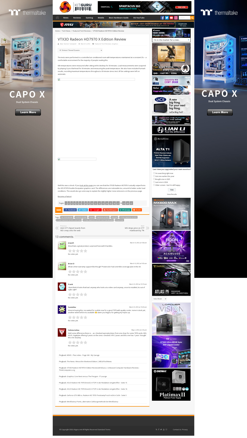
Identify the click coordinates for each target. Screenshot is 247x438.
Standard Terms (104, 429)
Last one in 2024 (161, 182)
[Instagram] (176, 18)
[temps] (77, 169)
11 (95, 203)
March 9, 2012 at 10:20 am (138, 307)
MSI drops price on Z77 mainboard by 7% (134, 228)
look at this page (86, 185)
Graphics (115, 44)
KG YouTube (138, 17)
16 (114, 203)
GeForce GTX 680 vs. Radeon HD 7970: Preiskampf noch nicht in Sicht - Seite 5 (97, 395)
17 (118, 203)
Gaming (89, 17)
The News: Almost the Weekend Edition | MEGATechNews (89, 361)
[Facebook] (162, 18)
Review (114, 217)
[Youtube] (171, 18)
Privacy (185, 429)
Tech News (66, 31)
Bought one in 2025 (162, 179)
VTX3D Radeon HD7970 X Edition (69, 220)
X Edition (119, 220)
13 (103, 203)
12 (99, 203)
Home (57, 17)
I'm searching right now (164, 173)
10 (92, 203)
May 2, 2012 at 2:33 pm (139, 330)
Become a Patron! (65, 196)
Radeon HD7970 (103, 217)
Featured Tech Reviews (82, 31)
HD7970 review (81, 217)
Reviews (77, 17)
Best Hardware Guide (119, 17)
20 (128, 203)
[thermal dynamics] (96, 116)
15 (110, 203)
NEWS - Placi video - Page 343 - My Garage (83, 355)
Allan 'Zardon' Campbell (68, 44)
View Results (172, 194)
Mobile (101, 17)
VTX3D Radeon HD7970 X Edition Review (98, 220)
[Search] (192, 18)
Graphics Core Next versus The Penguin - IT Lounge (87, 376)
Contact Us (177, 429)
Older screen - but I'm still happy (167, 185)
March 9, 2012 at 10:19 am (138, 284)
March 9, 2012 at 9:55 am (138, 263)
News (65, 17)
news (92, 217)
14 (107, 203)
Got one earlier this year (164, 176)
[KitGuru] (75, 6)
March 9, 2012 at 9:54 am (138, 243)
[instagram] (166, 429)
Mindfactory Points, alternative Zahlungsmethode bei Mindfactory (92, 401)
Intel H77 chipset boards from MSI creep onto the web (72, 228)
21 (131, 203)
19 (124, 203)
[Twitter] (167, 18)
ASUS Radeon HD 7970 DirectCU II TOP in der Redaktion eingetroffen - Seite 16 (97, 389)
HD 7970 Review (66, 217)
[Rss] (156, 429)
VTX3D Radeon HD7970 (129, 217)
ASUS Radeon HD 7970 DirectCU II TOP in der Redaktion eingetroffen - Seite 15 (97, 383)
